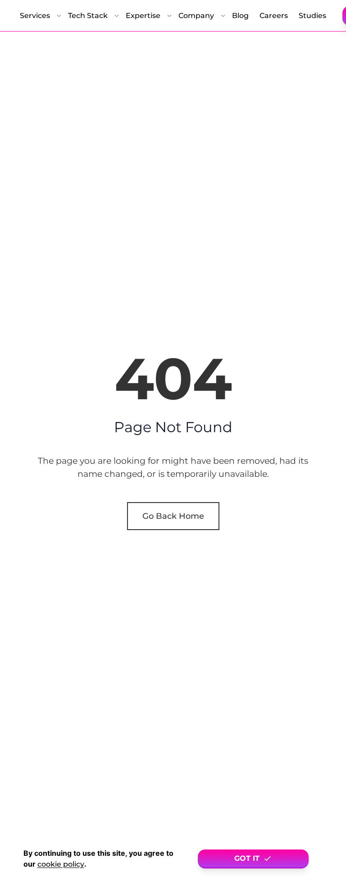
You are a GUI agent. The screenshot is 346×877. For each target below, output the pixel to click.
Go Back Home (173, 516)
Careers (274, 15)
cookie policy (60, 864)
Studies (312, 15)
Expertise (143, 15)
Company (196, 15)
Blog (240, 15)
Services (35, 15)
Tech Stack (88, 15)
